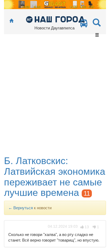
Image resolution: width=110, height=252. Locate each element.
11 (87, 193)
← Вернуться (20, 208)
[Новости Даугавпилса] (55, 19)
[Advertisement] (55, 98)
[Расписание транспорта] (83, 24)
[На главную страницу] (11, 21)
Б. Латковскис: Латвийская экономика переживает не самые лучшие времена (54, 176)
